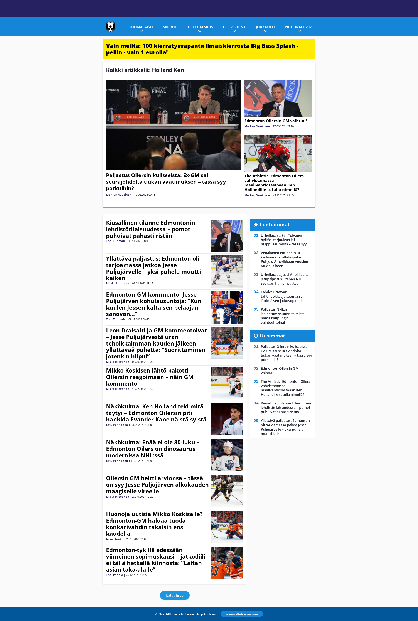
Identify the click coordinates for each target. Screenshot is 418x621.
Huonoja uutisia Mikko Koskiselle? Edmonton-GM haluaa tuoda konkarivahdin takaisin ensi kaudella (154, 523)
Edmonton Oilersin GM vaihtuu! (275, 120)
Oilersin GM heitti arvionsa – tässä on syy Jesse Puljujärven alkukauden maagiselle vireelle (157, 484)
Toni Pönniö (114, 575)
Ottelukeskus (199, 27)
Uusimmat (272, 335)
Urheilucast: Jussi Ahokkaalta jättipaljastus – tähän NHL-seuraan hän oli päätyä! (285, 279)
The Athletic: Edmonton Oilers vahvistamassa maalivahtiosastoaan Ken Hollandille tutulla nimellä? (274, 182)
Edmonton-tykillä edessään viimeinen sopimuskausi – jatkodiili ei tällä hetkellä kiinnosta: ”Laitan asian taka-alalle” (156, 559)
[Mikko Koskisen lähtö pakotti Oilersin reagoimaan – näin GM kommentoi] (227, 383)
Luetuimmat (275, 224)
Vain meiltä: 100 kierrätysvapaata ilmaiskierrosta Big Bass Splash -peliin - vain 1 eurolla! (202, 49)
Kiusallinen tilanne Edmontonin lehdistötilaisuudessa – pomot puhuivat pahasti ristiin (150, 229)
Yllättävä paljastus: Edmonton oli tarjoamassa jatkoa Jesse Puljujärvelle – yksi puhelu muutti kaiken (153, 268)
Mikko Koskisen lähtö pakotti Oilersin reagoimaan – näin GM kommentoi (150, 376)
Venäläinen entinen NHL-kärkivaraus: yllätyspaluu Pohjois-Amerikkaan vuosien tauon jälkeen (284, 259)
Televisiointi (234, 27)
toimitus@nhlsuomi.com (242, 614)
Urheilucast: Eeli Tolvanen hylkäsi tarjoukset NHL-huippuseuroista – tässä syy (284, 240)
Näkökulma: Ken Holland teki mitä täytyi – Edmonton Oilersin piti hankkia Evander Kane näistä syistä (156, 412)
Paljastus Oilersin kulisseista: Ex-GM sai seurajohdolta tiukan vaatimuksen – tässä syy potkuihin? (166, 181)
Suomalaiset (141, 27)
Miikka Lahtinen (117, 283)
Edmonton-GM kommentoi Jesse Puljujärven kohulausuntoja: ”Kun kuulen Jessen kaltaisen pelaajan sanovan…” (153, 304)
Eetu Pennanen (117, 425)
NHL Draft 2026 (299, 27)
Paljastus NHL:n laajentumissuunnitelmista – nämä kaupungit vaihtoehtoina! (284, 316)
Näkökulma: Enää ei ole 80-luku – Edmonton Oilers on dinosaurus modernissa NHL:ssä (152, 448)
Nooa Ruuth (114, 539)
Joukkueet (266, 27)
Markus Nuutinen (118, 194)
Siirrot (170, 27)
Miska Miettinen (117, 362)
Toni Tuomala (116, 241)
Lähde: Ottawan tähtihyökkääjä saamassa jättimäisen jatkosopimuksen (284, 296)
